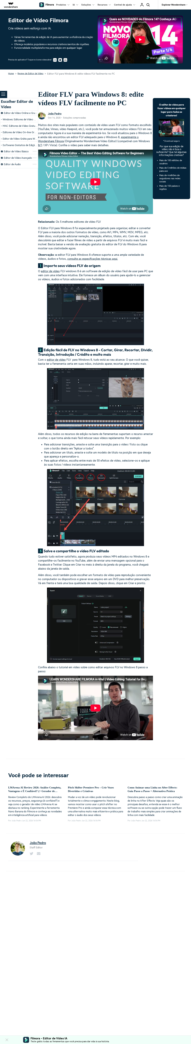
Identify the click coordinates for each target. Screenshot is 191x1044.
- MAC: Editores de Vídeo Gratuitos (20, 126)
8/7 (40, 145)
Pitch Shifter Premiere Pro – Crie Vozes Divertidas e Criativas (91, 789)
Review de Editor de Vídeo (30, 73)
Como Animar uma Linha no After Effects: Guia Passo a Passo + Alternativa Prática (152, 789)
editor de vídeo (50, 271)
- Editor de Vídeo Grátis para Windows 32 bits (26, 138)
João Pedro (54, 113)
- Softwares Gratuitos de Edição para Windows (26, 145)
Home (11, 73)
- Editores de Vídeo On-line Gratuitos (21, 132)
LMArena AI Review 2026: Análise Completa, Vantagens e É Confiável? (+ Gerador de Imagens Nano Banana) (34, 789)
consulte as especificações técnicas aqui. (92, 258)
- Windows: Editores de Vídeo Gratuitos (22, 119)
